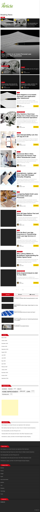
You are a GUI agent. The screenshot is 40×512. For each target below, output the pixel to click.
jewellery (22, 391)
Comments (33, 294)
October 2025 (4, 346)
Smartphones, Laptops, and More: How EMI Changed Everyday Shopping (29, 84)
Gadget (15, 388)
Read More (36, 106)
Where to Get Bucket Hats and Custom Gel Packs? (24, 312)
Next (23, 289)
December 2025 (5, 343)
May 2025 (4, 360)
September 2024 (5, 378)
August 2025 (4, 352)
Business (4, 389)
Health (19, 389)
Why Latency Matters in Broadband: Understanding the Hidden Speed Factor (27, 255)
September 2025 (5, 349)
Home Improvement (10, 392)
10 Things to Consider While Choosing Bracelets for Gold (26, 298)
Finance (10, 389)
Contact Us (3, 501)
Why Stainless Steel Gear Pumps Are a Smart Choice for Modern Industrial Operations (20, 25)
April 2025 (4, 363)
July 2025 (4, 355)
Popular (8, 294)
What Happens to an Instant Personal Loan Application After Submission (5, 25)
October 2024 (4, 375)
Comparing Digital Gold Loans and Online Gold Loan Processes (27, 195)
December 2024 (5, 372)
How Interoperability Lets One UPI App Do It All (32, 24)
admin (5, 71)
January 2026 (4, 340)
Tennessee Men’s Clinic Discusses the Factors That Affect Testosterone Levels (9, 84)
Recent (20, 294)
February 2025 (4, 366)
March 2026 (4, 337)
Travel (2, 494)
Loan (28, 391)
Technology (5, 394)
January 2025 (4, 369)
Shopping (2, 488)
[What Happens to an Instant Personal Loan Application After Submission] (20, 44)
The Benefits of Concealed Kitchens (21, 326)
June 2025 (4, 358)
